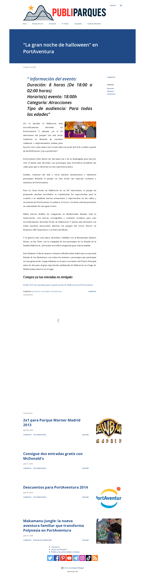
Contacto (55, 547)
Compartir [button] (111, 77)
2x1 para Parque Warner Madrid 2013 (51, 422)
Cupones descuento (94, 24)
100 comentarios (39, 468)
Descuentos (110, 88)
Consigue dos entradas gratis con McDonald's (53, 456)
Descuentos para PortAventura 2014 (55, 487)
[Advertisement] (68, 382)
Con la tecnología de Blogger (74, 568)
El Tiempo (65, 24)
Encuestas (52, 24)
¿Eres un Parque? (59, 549)
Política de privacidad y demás (65, 552)
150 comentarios (39, 435)
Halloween (110, 91)
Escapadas (78, 24)
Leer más (85, 435)
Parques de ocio (37, 24)
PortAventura (111, 94)
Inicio (24, 24)
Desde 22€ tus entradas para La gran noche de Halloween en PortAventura (58, 285)
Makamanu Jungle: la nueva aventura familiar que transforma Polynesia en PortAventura (53, 525)
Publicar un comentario (42, 540)
